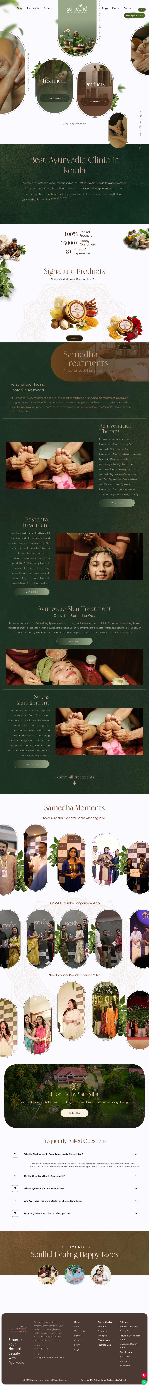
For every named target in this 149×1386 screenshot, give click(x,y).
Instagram (102, 1342)
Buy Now (24, 351)
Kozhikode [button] (124, 1368)
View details (117, 510)
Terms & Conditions (129, 1333)
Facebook (102, 1338)
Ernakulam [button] (125, 1363)
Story (19, 8)
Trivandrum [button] (125, 1372)
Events (115, 8)
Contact (78, 1347)
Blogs (105, 8)
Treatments (33, 8)
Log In (142, 9)
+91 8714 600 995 (41, 1356)
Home (77, 1329)
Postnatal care (104, 1352)
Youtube (102, 1333)
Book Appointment (134, 15)
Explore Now (74, 1120)
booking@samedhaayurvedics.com (49, 1364)
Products (48, 8)
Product (77, 1342)
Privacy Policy (126, 1338)
